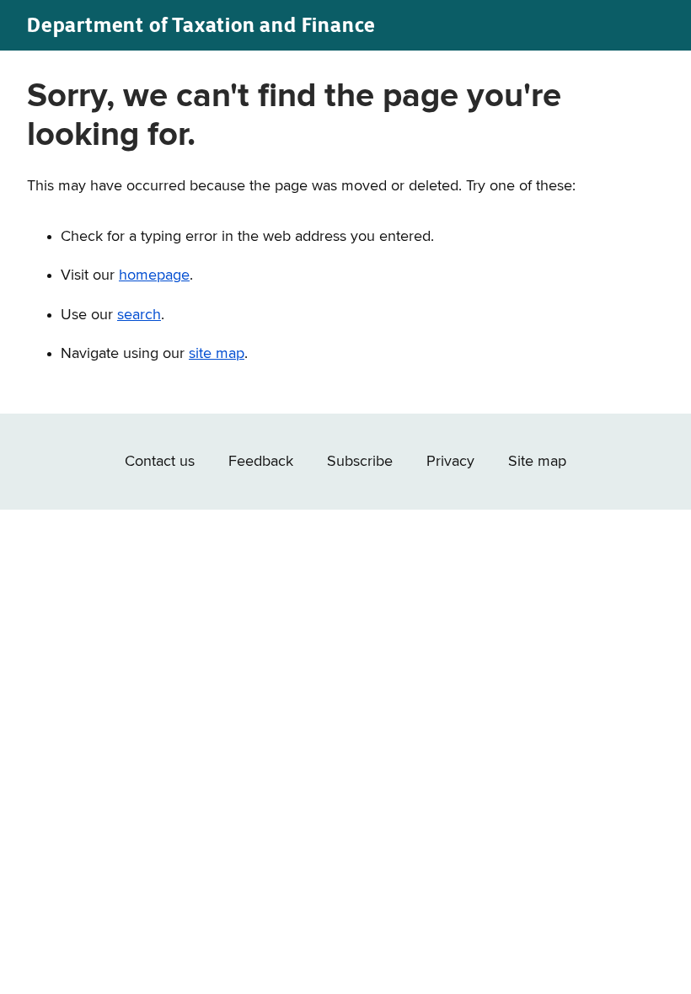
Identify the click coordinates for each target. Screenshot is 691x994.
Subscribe (360, 461)
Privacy (450, 461)
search (139, 315)
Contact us (160, 461)
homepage (154, 275)
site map (216, 353)
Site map (537, 461)
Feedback (260, 461)
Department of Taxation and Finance (201, 25)
